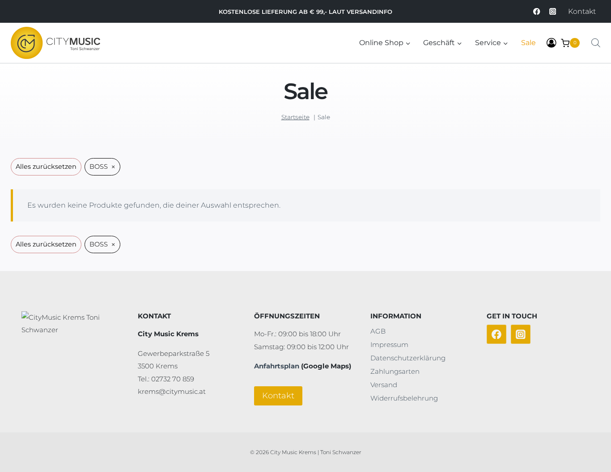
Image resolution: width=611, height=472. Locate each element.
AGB (378, 331)
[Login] (551, 43)
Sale (528, 42)
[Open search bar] (595, 42)
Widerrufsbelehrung (404, 398)
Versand (383, 384)
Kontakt (582, 11)
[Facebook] (537, 11)
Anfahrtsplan (276, 366)
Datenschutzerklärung (408, 358)
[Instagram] (553, 11)
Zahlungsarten (395, 371)
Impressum (389, 344)
